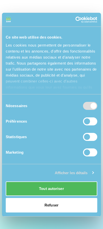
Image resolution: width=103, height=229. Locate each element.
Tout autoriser (51, 188)
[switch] (90, 121)
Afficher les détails (71, 173)
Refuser (51, 205)
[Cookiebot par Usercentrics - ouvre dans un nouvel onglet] (75, 20)
